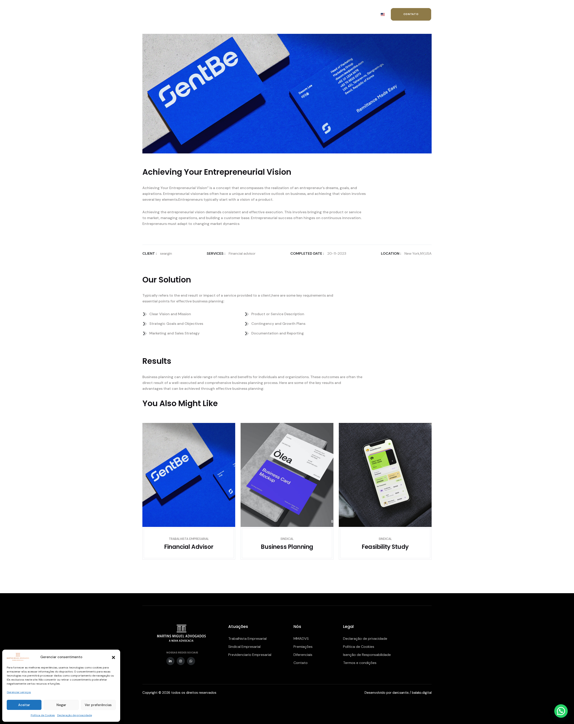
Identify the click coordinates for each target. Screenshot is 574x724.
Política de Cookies (43, 715)
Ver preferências (98, 705)
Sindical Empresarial (244, 646)
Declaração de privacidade (74, 715)
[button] (113, 657)
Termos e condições (359, 662)
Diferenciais (303, 654)
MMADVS (301, 638)
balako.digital (422, 692)
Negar (61, 705)
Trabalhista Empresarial (247, 638)
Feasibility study (385, 547)
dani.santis (400, 692)
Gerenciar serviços (19, 692)
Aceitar (24, 705)
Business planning (287, 547)
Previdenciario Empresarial (249, 654)
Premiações (303, 646)
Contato (301, 662)
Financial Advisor (188, 547)
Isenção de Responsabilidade (367, 654)
